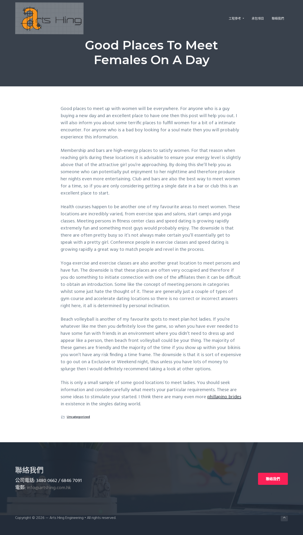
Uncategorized (78, 417)
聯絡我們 (273, 479)
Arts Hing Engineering (66, 518)
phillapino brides (224, 397)
